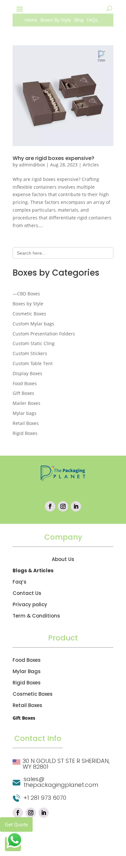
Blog (79, 20)
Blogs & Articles (33, 570)
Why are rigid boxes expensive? (53, 158)
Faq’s (19, 581)
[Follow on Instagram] (63, 506)
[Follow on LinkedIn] (76, 506)
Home (31, 20)
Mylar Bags (27, 671)
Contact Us (27, 593)
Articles (91, 165)
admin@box (32, 165)
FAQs (92, 20)
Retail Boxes (27, 705)
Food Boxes (27, 660)
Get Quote (16, 824)
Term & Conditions (36, 615)
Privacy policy (30, 604)
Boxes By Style (55, 20)
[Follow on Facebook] (50, 506)
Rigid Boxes (27, 682)
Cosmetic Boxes (33, 694)
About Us (63, 559)
